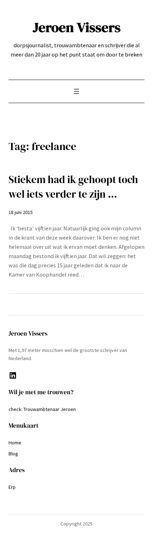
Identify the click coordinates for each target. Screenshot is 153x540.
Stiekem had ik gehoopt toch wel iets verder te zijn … (73, 186)
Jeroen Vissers (77, 27)
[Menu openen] (76, 91)
